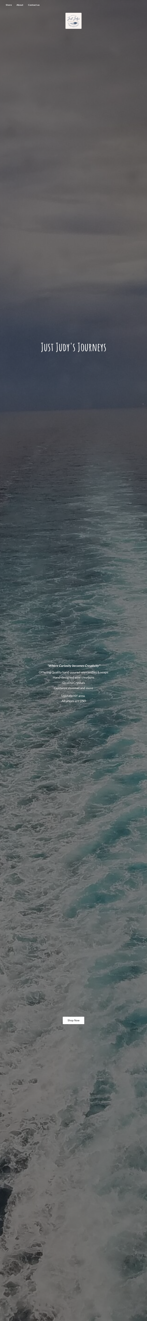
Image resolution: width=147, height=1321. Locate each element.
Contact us (34, 4)
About (20, 4)
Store (9, 4)
